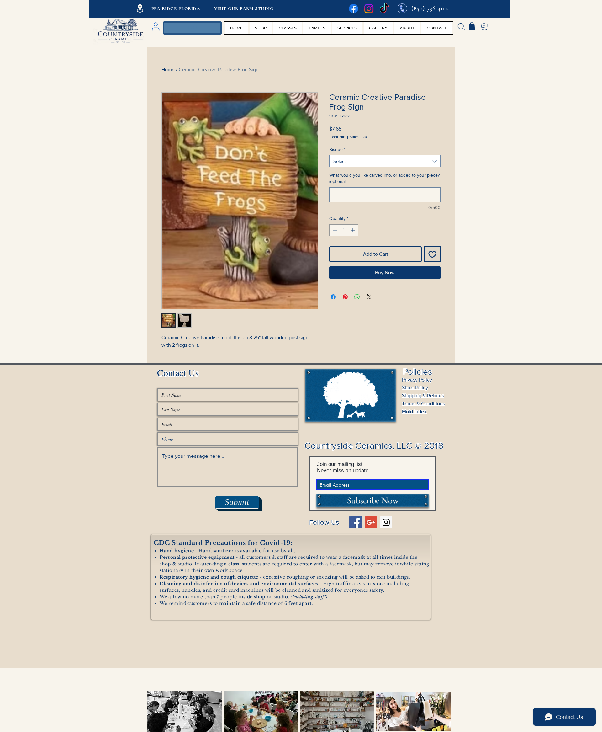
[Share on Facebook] (333, 297)
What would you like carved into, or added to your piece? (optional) (384, 178)
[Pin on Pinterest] (345, 297)
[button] (484, 26)
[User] (155, 26)
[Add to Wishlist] (432, 254)
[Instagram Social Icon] (386, 522)
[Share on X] (369, 297)
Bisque (337, 149)
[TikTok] (384, 9)
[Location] (140, 8)
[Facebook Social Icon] (355, 522)
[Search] (461, 26)
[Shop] (472, 26)
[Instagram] (369, 9)
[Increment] (353, 230)
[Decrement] (334, 230)
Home (168, 69)
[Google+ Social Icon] (371, 522)
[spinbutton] (343, 230)
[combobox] (385, 161)
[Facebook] (353, 9)
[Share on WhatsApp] (357, 297)
